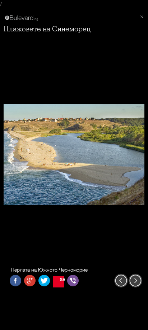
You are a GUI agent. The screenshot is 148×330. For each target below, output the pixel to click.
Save (62, 279)
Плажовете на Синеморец (47, 29)
